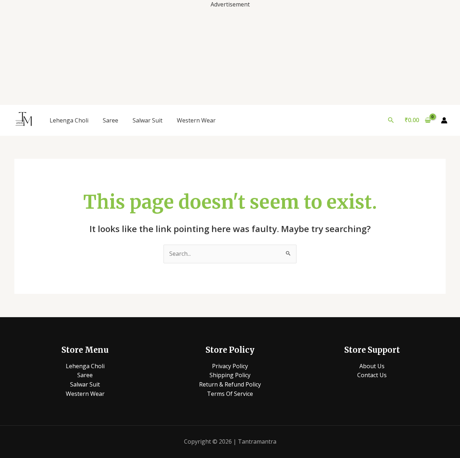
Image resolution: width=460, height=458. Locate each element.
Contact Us (372, 375)
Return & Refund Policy (230, 384)
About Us (372, 366)
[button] (391, 120)
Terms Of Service (230, 394)
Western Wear (196, 120)
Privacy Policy (230, 366)
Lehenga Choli (69, 120)
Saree (110, 120)
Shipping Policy (230, 375)
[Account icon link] (444, 120)
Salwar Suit (147, 120)
